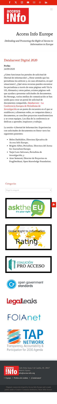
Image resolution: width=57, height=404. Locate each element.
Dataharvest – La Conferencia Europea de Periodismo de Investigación (24, 106)
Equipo (8, 378)
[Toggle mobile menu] (51, 9)
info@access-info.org (27, 373)
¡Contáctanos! (36, 378)
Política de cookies (21, 378)
